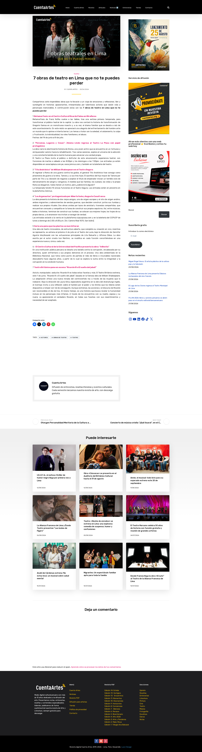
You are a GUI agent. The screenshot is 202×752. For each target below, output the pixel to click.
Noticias (72, 694)
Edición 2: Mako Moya (114, 722)
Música (142, 709)
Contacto (148, 8)
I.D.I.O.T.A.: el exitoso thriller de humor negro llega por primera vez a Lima (53, 478)
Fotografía (144, 711)
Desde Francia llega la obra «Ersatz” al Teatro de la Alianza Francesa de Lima (147, 578)
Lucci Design (126, 747)
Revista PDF (74, 698)
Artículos (102, 8)
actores (44, 337)
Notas (142, 719)
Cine (141, 704)
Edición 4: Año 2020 (113, 717)
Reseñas (143, 693)
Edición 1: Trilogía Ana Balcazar (117, 725)
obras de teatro (60, 337)
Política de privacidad (78, 709)
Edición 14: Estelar (112, 690)
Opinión (143, 690)
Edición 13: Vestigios (113, 693)
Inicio (68, 8)
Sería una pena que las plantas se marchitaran (56, 226)
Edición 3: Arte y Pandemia (115, 719)
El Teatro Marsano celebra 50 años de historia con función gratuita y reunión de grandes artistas (146, 528)
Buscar (131, 210)
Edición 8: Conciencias (114, 706)
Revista (91, 8)
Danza (142, 717)
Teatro (76, 74)
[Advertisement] (76, 357)
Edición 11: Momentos (113, 698)
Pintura (142, 701)
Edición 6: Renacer (112, 711)
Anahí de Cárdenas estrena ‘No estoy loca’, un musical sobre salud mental (53, 575)
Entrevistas (127, 8)
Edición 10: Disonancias (114, 701)
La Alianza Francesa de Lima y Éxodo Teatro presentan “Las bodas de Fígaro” (54, 528)
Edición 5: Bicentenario (114, 714)
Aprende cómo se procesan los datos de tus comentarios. (96, 667)
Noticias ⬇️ (114, 8)
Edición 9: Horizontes (113, 704)
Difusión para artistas (78, 702)
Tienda (138, 8)
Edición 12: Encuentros (114, 696)
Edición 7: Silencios (113, 709)
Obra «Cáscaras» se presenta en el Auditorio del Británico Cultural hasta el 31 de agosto (100, 476)
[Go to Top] (197, 746)
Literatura (144, 698)
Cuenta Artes (79, 8)
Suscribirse (135, 245)
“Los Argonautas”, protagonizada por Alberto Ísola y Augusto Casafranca (69, 196)
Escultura (143, 714)
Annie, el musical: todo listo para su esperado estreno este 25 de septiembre (146, 480)
